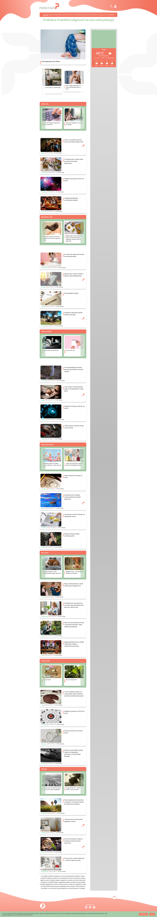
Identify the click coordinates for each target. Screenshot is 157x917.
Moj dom (86, 15)
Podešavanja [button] (143, 914)
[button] (42, 80)
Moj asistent (110, 15)
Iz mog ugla (101, 15)
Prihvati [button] (152, 914)
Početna (45, 15)
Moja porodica (78, 15)
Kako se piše (58, 15)
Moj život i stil (67, 15)
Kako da (51, 15)
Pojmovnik (93, 15)
